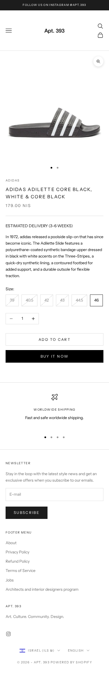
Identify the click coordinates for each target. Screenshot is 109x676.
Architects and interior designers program (42, 589)
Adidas (13, 180)
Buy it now (54, 356)
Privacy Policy (17, 552)
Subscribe (26, 512)
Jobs (10, 580)
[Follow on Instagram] (8, 634)
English (76, 650)
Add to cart (54, 339)
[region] (54, 411)
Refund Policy (18, 561)
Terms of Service (20, 570)
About (11, 542)
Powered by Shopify (71, 662)
